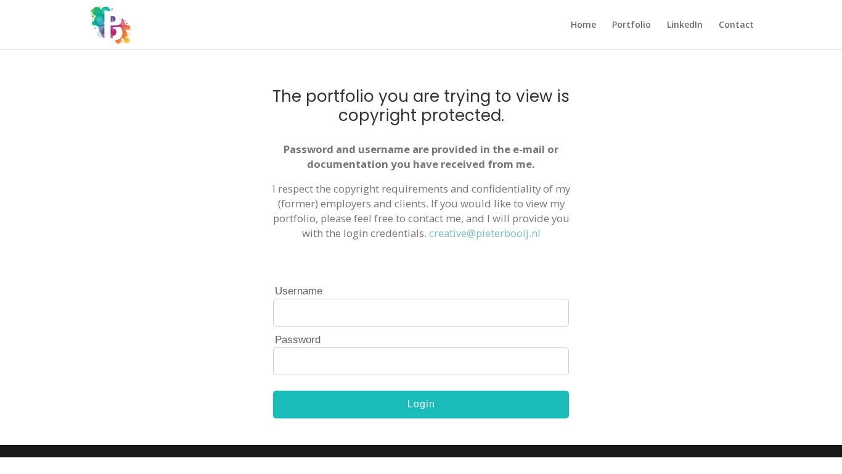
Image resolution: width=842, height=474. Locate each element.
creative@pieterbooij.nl (485, 233)
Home (583, 25)
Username (298, 291)
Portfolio (631, 25)
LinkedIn (685, 25)
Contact (736, 25)
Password (298, 340)
